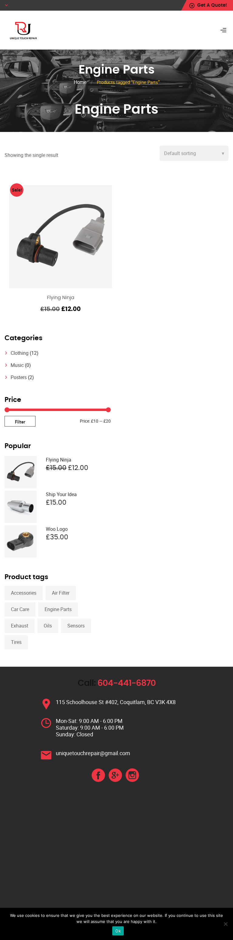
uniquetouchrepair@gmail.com (93, 753)
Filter (20, 422)
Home (80, 82)
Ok (118, 930)
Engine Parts (58, 609)
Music (17, 365)
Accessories (23, 592)
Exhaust (19, 625)
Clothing (20, 353)
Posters (19, 377)
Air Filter (60, 592)
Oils (48, 625)
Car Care (20, 609)
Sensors (76, 625)
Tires (16, 642)
